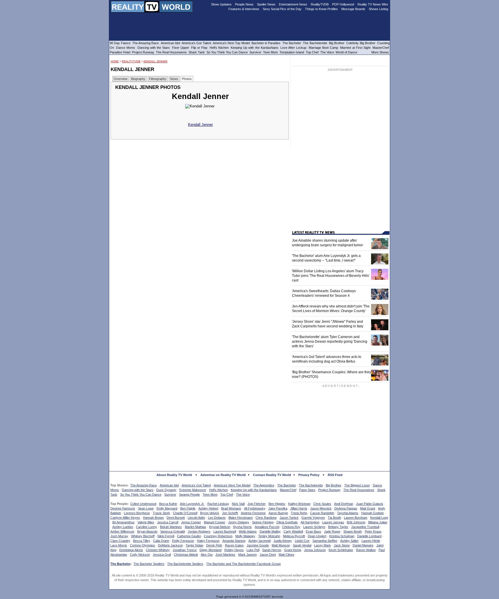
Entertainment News (293, 4)
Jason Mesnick (321, 508)
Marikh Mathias (195, 527)
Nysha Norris (242, 527)
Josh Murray (119, 536)
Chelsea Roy (291, 527)
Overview (120, 79)
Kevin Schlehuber (341, 550)
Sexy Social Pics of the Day (282, 9)
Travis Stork (161, 513)
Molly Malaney (245, 536)
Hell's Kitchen (218, 490)
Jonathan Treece (185, 550)
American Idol (169, 485)
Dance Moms (125, 47)
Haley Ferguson (208, 540)
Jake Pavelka (277, 508)
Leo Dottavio (217, 517)
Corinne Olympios (142, 545)
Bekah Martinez (171, 527)
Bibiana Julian (377, 522)
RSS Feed (335, 475)
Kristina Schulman (341, 536)
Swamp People (189, 494)
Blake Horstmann (240, 517)
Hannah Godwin (372, 513)
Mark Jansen (247, 554)
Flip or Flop (199, 47)
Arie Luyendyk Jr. (192, 503)
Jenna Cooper (191, 522)
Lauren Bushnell (224, 531)
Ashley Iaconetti (259, 540)
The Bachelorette (311, 485)
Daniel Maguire (363, 545)
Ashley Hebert (208, 508)
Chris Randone (266, 517)
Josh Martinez (225, 554)
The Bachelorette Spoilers (185, 564)
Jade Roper (332, 531)
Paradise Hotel (120, 52)
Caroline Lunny (146, 527)
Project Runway (329, 490)
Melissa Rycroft (294, 536)
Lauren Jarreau (333, 522)
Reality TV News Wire (373, 4)
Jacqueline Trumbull (365, 527)
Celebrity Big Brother (360, 43)
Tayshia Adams (347, 513)
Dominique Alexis (131, 550)
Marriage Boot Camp (323, 47)
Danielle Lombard (369, 536)
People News (244, 4)
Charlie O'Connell (185, 513)
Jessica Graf (162, 554)
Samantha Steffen (324, 540)
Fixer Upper (180, 47)
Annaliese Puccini (267, 527)
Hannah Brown (153, 517)
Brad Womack (231, 508)
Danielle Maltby (270, 531)
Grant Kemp (292, 550)
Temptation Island (292, 52)
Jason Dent (268, 554)
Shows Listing (378, 9)
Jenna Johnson (315, 550)
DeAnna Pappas (345, 508)
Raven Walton (366, 550)
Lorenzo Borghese (137, 513)
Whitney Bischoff (142, 536)
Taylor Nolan (194, 545)
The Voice (243, 494)
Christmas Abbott (186, 554)
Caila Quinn (161, 540)
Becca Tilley (141, 540)
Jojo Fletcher (256, 503)
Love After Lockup (293, 47)
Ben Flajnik (187, 508)
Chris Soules (322, 503)
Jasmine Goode (258, 545)
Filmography (157, 79)
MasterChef (288, 490)
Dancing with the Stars (137, 490)
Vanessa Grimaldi (172, 531)
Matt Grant (367, 508)
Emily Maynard (167, 508)
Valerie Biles (145, 522)
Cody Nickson (140, 554)
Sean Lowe (146, 508)
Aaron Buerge (278, 513)
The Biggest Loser (357, 485)
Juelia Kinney (282, 540)
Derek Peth (214, 545)
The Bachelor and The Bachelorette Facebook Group (243, 564)
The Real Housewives (358, 490)
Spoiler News (266, 4)
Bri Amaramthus (123, 522)
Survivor (170, 494)
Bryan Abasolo (147, 531)
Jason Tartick (289, 517)
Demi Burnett (176, 517)
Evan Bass (313, 531)
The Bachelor (286, 485)
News (174, 79)
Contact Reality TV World (272, 475)
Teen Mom (210, 494)
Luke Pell (253, 550)
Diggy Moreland (210, 550)
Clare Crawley (120, 540)
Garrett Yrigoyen (313, 517)
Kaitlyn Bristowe (299, 503)
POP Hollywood (343, 4)
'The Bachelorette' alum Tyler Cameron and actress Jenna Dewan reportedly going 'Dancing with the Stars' (329, 341)
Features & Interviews (243, 9)
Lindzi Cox (302, 540)
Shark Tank (197, 52)
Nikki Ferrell (165, 536)
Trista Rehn (299, 513)
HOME (115, 61)
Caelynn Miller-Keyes (125, 517)
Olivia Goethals (287, 522)
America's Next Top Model (232, 485)
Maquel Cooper (214, 522)
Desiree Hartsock (122, 508)
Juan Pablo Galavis (369, 503)
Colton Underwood (143, 503)
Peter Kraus (373, 531)
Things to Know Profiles (321, 9)
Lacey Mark (322, 545)
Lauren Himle (371, 540)
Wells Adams (248, 531)
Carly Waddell (293, 531)
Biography (138, 79)
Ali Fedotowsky (254, 508)
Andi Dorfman (343, 503)
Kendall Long (379, 517)
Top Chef (226, 494)
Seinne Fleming (262, 522)
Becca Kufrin (168, 503)
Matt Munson (281, 545)
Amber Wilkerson (122, 531)
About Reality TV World (174, 475)
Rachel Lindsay (218, 503)
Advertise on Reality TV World (223, 475)
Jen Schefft (230, 513)
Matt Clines (286, 554)
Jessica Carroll (167, 522)
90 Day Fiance (120, 43)
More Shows (380, 52)
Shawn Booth (352, 531)
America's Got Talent (196, 485)
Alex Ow (207, 554)
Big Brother (333, 485)
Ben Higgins (277, 503)
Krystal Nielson (219, 527)
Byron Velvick (209, 513)
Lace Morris (118, 545)
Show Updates (221, 4)
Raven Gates (234, 545)
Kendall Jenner (155, 61)
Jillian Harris (298, 508)
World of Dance (346, 52)
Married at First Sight (355, 47)
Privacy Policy (308, 475)
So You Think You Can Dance (140, 494)
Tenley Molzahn (269, 536)
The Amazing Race (143, 485)
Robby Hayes (234, 550)
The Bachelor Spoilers (148, 564)
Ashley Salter (349, 540)
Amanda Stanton (233, 540)
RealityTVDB (131, 61)
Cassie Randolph (322, 513)
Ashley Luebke (122, 527)
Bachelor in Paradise (266, 43)
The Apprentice (263, 485)
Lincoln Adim (196, 517)
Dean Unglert (317, 536)
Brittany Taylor (338, 527)
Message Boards (353, 9)
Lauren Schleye (314, 527)
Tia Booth (334, 517)
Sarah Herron (271, 550)
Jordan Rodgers (199, 531)
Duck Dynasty (166, 490)
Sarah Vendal (302, 545)
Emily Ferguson (183, 540)
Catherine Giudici (189, 536)
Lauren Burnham (355, 517)
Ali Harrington (310, 522)
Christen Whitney (158, 550)
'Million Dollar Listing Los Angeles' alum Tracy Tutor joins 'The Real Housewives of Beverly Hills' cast (330, 275)
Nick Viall (238, 503)
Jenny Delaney (238, 522)
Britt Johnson (356, 522)
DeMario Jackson (170, 545)
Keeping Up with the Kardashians (254, 490)
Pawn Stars (307, 490)
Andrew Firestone (253, 513)
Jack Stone (342, 545)
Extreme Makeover (192, 490)
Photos (187, 79)
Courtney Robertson (218, 536)
